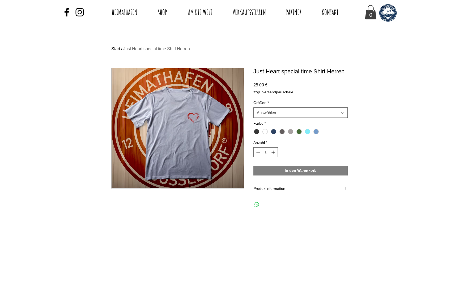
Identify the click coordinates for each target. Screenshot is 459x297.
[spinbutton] (265, 152)
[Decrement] (257, 152)
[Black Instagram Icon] (79, 12)
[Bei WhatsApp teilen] (257, 204)
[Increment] (273, 152)
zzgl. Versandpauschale (273, 92)
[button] (371, 12)
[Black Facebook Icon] (66, 12)
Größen (261, 103)
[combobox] (300, 112)
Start (115, 49)
